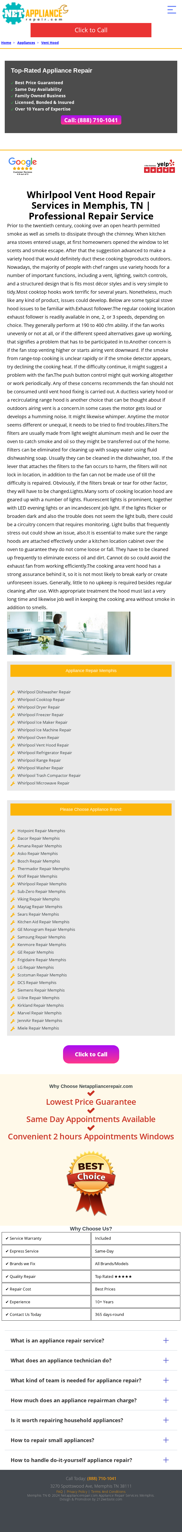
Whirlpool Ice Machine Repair (44, 730)
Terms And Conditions (108, 1491)
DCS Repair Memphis (37, 982)
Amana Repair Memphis (40, 846)
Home (6, 42)
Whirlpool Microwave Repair (43, 783)
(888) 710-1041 (101, 1478)
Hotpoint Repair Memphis (41, 830)
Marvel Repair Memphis (40, 1013)
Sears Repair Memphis (38, 914)
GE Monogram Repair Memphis (46, 929)
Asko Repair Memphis (38, 853)
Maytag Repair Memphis (40, 906)
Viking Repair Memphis (39, 899)
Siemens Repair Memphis (41, 990)
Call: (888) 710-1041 (91, 120)
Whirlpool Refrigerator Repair (45, 752)
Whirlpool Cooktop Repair (41, 699)
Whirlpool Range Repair (39, 760)
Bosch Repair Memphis (39, 861)
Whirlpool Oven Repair (38, 737)
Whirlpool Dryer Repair (39, 707)
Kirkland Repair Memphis (41, 1005)
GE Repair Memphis (36, 952)
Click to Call (91, 30)
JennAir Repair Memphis (40, 1020)
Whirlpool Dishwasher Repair (44, 692)
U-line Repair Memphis (38, 997)
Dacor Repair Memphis (39, 838)
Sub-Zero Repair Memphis (42, 891)
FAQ (59, 1491)
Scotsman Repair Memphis (42, 975)
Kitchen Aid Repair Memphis (43, 921)
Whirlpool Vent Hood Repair (43, 745)
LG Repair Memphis (36, 967)
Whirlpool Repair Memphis (42, 884)
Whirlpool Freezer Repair (41, 714)
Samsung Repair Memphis (42, 937)
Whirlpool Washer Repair (41, 768)
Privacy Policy (77, 1491)
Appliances (26, 42)
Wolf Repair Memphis (37, 876)
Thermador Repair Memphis (44, 868)
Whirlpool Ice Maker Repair (43, 722)
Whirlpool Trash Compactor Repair (49, 775)
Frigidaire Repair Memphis (42, 959)
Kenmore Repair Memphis (42, 944)
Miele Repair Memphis (38, 1028)
